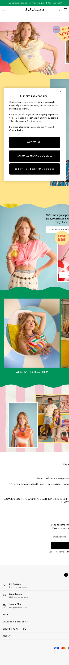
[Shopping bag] (65, 9)
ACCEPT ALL (34, 142)
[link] (58, 9)
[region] (35, 134)
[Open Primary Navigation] (3, 9)
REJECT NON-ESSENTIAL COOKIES (34, 169)
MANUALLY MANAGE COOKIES (34, 156)
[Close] (60, 91)
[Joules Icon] (34, 9)
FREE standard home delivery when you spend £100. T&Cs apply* (34, 2)
